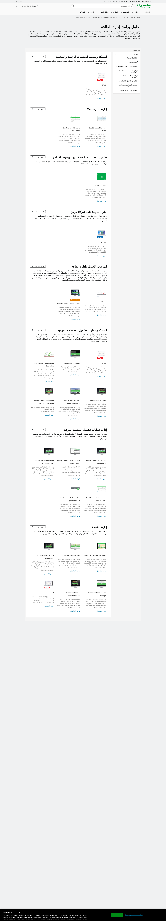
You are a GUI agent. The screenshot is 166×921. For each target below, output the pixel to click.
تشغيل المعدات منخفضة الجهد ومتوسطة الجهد (79, 157)
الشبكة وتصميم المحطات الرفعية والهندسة (81, 56)
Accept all (117, 915)
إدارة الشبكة (99, 527)
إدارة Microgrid (97, 109)
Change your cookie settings (134, 915)
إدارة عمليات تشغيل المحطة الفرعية (85, 429)
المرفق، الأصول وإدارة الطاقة (89, 266)
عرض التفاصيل (101, 98)
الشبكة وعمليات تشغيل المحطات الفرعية (82, 330)
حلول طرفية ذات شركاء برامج (89, 211)
